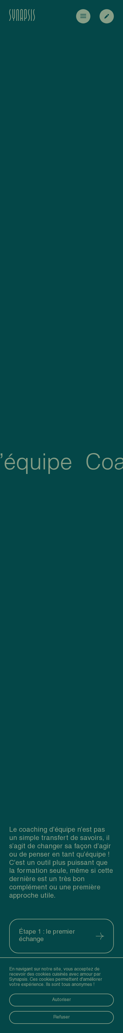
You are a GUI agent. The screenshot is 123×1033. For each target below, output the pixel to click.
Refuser (61, 1017)
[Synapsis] (22, 16)
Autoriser (61, 1000)
